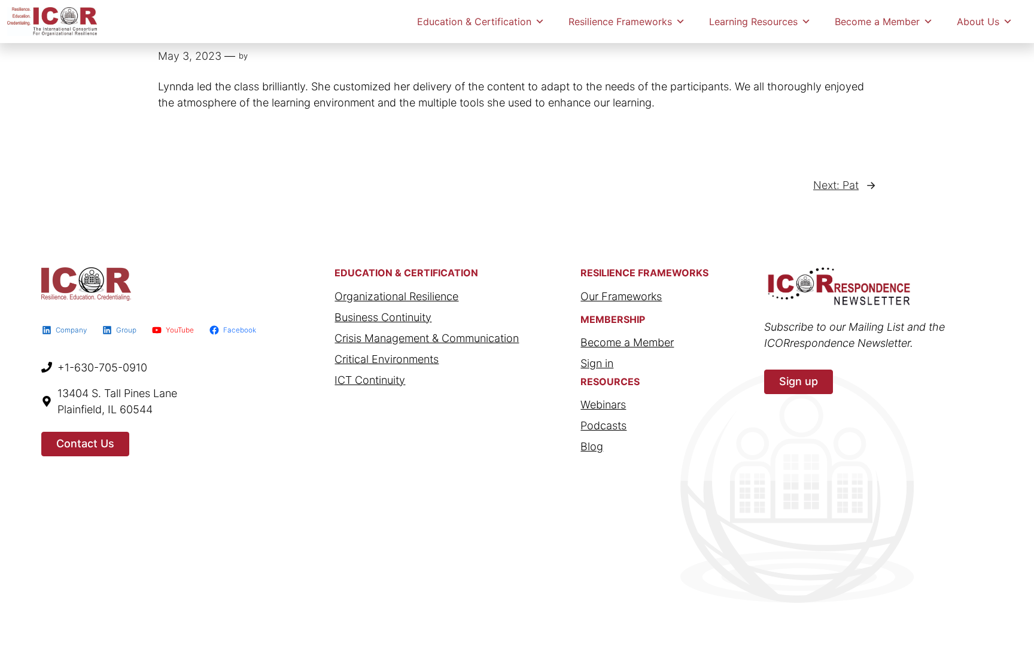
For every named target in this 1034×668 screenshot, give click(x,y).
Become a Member (877, 22)
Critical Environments (386, 359)
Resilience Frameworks (620, 22)
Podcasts (603, 425)
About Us (978, 22)
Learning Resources (753, 22)
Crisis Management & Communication (426, 338)
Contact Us (85, 443)
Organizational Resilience (396, 296)
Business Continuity (382, 317)
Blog (591, 446)
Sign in (596, 363)
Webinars (603, 404)
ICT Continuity (369, 380)
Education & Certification (474, 22)
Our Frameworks (621, 296)
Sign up (798, 381)
